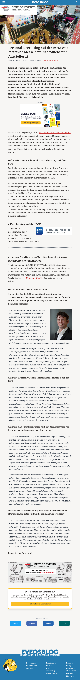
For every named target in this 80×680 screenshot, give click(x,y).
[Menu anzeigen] (3, 2)
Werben (29, 668)
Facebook (32, 623)
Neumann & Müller (35, 278)
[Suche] (77, 2)
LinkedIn (48, 623)
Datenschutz (31, 665)
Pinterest (70, 676)
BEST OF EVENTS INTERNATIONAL (55, 132)
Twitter (15, 623)
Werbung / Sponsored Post (50, 60)
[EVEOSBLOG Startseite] (40, 2)
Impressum (31, 663)
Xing (64, 623)
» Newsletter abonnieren (40, 604)
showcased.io (51, 673)
